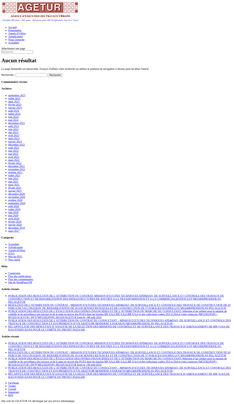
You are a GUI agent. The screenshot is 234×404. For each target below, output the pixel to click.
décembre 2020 (16, 194)
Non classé (14, 259)
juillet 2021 (14, 175)
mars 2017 (14, 230)
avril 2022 (13, 157)
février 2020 (14, 221)
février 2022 (14, 163)
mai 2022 (13, 153)
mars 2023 (14, 138)
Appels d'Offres (16, 250)
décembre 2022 (16, 144)
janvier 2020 (15, 224)
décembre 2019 (16, 227)
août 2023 (13, 126)
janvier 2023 (15, 141)
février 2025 (14, 104)
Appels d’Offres (17, 33)
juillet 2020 (14, 209)
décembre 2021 (16, 166)
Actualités (13, 42)
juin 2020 (13, 212)
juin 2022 (13, 150)
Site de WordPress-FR (20, 282)
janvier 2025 (15, 107)
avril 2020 (13, 218)
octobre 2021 (15, 172)
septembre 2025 (16, 95)
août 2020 (13, 206)
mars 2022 (14, 160)
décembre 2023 (16, 123)
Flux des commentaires (20, 279)
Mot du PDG (15, 256)
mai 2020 (13, 215)
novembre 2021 (16, 169)
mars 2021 (14, 184)
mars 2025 (14, 101)
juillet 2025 (14, 98)
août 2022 (13, 147)
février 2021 (14, 187)
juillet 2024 (14, 113)
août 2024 (13, 110)
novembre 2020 (16, 197)
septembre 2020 (16, 203)
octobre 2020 (15, 200)
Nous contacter (16, 39)
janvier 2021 (15, 190)
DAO (11, 253)
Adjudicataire (15, 36)
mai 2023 (13, 132)
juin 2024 (13, 117)
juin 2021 (13, 178)
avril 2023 (13, 135)
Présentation (14, 30)
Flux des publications (19, 276)
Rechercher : (8, 74)
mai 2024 (13, 120)
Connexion (14, 273)
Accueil (12, 27)
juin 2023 (13, 129)
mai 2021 (13, 181)
